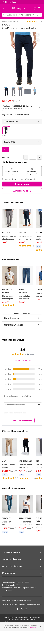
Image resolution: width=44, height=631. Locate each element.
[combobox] (23, 405)
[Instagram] (26, 609)
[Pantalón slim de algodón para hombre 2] (13, 91)
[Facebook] (18, 609)
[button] (32, 21)
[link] (9, 225)
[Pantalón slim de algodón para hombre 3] (20, 91)
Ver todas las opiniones (22, 420)
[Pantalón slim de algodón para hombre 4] (27, 91)
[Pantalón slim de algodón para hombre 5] (34, 91)
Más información (32, 627)
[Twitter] (21, 609)
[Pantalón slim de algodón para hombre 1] (5, 91)
